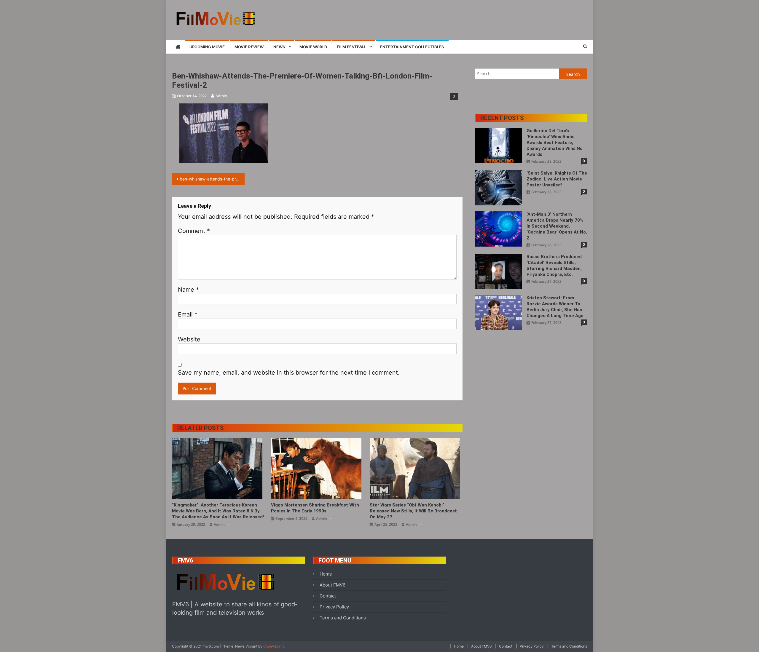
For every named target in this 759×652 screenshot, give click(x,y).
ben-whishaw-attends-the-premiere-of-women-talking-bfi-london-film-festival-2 (212, 178)
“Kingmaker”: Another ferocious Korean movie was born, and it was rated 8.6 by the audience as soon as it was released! (218, 511)
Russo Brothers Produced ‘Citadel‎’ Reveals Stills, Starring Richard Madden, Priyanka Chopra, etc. (554, 265)
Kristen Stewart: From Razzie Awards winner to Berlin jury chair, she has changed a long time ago (555, 306)
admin (221, 95)
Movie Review (249, 46)
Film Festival (351, 46)
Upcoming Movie (207, 46)
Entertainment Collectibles (412, 46)
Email (187, 314)
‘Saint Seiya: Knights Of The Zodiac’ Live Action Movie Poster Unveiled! (557, 179)
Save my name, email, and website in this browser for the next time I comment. (289, 372)
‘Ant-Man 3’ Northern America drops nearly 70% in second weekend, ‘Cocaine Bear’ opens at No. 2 (557, 226)
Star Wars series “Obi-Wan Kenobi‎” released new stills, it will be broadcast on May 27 (413, 511)
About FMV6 (332, 585)
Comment (194, 230)
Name (188, 289)
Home (326, 574)
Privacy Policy (334, 607)
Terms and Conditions (343, 618)
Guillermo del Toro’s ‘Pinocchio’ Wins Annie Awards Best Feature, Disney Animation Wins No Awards (555, 142)
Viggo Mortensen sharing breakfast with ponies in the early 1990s (315, 508)
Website (189, 339)
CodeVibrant (273, 646)
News (279, 46)
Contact (328, 596)
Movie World (313, 46)
